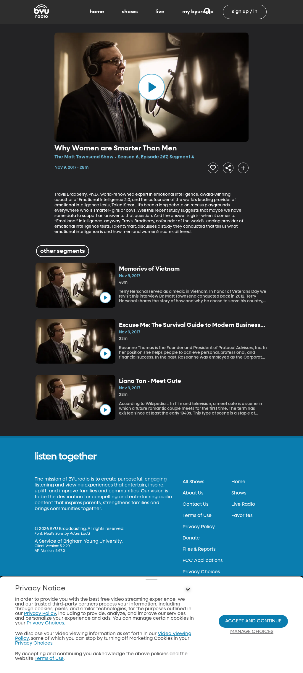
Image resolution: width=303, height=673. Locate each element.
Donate (191, 538)
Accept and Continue (253, 621)
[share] (228, 168)
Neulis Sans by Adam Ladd (67, 534)
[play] (151, 87)
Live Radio (243, 504)
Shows (238, 493)
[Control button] (187, 589)
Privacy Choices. (46, 623)
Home (238, 482)
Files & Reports (199, 549)
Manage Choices (251, 631)
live (160, 12)
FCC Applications (203, 560)
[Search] (207, 12)
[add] (243, 168)
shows (130, 12)
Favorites (241, 515)
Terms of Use (197, 515)
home (97, 12)
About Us (193, 493)
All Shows (193, 482)
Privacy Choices (201, 572)
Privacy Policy (199, 527)
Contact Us (195, 504)
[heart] (213, 168)
